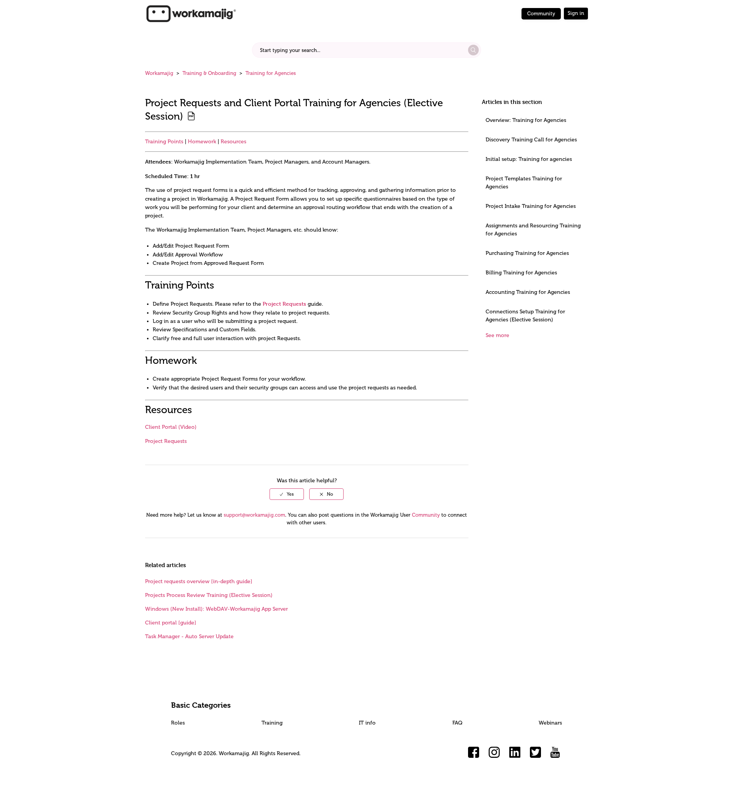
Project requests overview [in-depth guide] (198, 581)
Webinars (550, 723)
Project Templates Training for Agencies (524, 182)
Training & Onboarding (209, 73)
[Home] (191, 13)
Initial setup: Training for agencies (529, 159)
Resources (233, 141)
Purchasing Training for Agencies (527, 253)
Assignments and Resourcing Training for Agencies (533, 229)
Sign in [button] (576, 13)
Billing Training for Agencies (521, 272)
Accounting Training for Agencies (528, 292)
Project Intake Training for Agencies (531, 206)
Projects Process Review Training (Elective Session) (209, 595)
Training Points (164, 141)
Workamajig (159, 73)
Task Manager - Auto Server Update (189, 636)
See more (497, 335)
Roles (178, 723)
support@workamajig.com (254, 515)
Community (541, 13)
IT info (367, 723)
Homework (202, 141)
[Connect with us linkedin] (515, 752)
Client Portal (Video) (171, 427)
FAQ (457, 723)
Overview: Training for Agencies (526, 120)
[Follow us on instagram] (494, 752)
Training (272, 723)
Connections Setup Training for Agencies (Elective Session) (525, 315)
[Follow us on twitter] (535, 752)
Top (376, 771)
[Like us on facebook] (474, 752)
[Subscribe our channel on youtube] (556, 752)
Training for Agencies (270, 73)
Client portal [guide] (170, 622)
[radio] (287, 494)
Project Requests (284, 303)
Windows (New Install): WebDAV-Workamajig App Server (216, 609)
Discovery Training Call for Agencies (531, 139)
